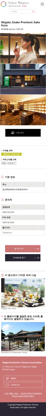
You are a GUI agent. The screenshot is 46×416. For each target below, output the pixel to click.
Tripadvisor (7, 233)
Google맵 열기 (19, 258)
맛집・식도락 (7, 163)
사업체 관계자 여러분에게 (31, 393)
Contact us (15, 385)
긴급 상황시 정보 (11, 393)
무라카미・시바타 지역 (11, 154)
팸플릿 (13, 378)
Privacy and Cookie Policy (23, 396)
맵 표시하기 (19, 249)
